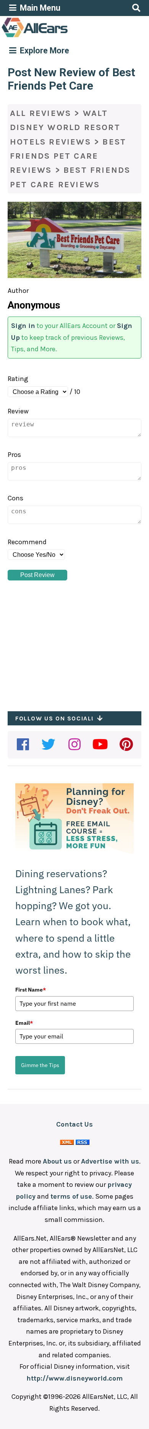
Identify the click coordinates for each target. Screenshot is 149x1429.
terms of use (71, 1196)
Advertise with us (110, 1161)
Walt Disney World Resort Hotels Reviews (65, 127)
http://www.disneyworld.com (74, 1378)
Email (24, 1022)
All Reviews (40, 113)
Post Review (37, 575)
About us (57, 1161)
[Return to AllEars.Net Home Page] (58, 36)
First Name (30, 989)
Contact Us (74, 1124)
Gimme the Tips (40, 1065)
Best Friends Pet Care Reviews (68, 156)
